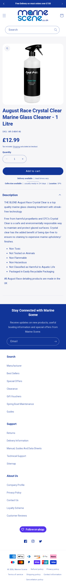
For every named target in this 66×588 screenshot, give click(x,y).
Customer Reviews (17, 515)
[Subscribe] (55, 341)
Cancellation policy (34, 580)
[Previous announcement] (3, 3)
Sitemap (11, 463)
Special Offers (14, 381)
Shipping (16, 147)
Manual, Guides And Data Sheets (24, 448)
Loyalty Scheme (15, 508)
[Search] (55, 30)
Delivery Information (17, 440)
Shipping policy (33, 574)
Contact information (52, 574)
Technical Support (16, 456)
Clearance (12, 388)
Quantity (7, 152)
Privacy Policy (14, 492)
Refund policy (37, 569)
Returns (11, 433)
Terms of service (15, 574)
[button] (4, 15)
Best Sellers (13, 373)
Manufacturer (14, 365)
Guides (10, 411)
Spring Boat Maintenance (20, 404)
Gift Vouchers (14, 396)
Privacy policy (53, 569)
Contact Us (12, 500)
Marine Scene (21, 569)
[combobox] (32, 30)
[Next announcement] (62, 3)
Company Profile (16, 485)
